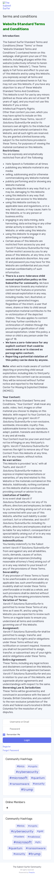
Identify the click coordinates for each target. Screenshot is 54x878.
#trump (27, 790)
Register (7, 747)
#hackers (19, 836)
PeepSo (32, 872)
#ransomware (19, 784)
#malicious (34, 836)
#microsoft (18, 778)
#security (38, 783)
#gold (40, 831)
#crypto (32, 766)
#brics (21, 766)
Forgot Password (11, 750)
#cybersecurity (27, 772)
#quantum (38, 778)
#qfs (37, 842)
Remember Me (13, 734)
